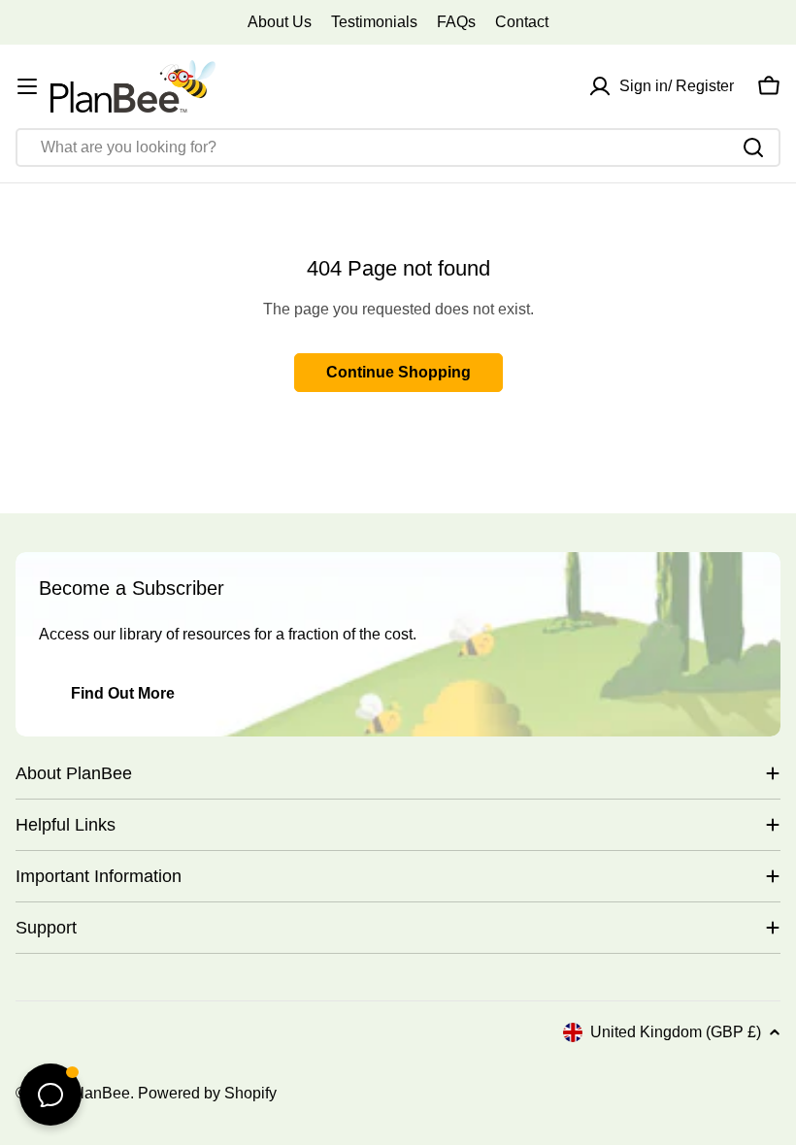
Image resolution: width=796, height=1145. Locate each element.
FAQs (456, 22)
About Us (280, 22)
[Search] (753, 147)
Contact (521, 22)
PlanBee (100, 1093)
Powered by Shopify (207, 1093)
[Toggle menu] (27, 86)
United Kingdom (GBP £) (675, 1032)
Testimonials (374, 22)
